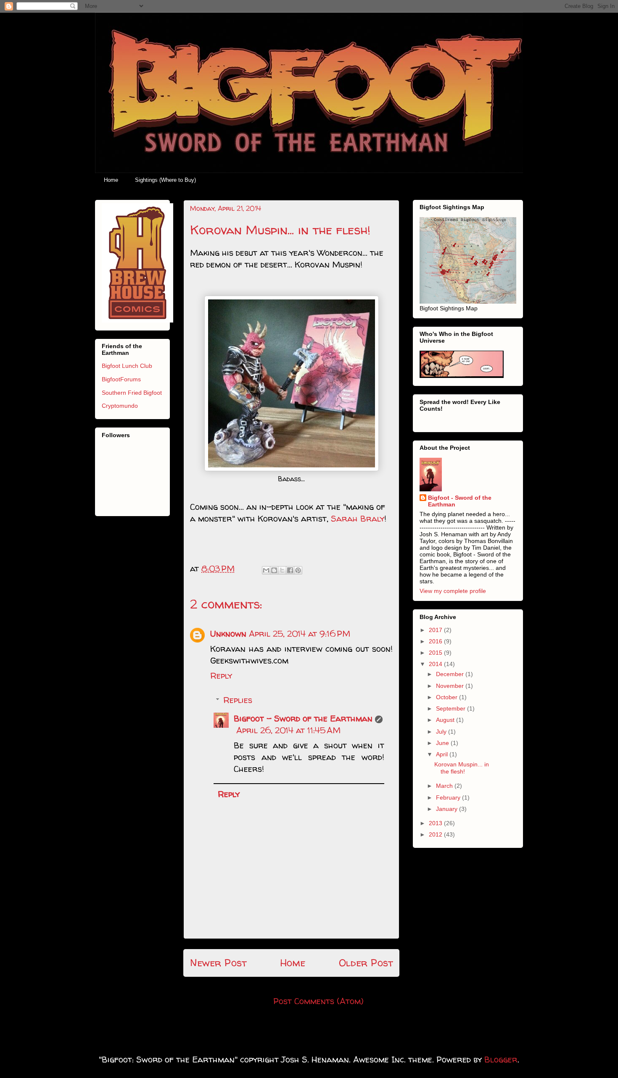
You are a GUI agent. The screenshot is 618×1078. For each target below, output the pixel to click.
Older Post (366, 963)
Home (111, 180)
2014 (436, 664)
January (447, 808)
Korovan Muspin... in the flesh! (461, 768)
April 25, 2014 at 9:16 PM (299, 633)
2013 (436, 823)
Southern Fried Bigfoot (132, 392)
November (450, 685)
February (449, 797)
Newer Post (218, 963)
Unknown (228, 633)
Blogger (501, 1059)
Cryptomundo (120, 405)
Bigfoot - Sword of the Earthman (303, 718)
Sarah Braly (357, 518)
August (446, 719)
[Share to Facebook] (290, 570)
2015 (436, 652)
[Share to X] (282, 570)
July (442, 731)
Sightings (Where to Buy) (165, 180)
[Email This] (266, 570)
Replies (237, 700)
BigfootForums (121, 379)
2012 (436, 834)
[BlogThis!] (274, 570)
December (450, 674)
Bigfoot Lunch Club (127, 365)
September (451, 708)
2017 (436, 630)
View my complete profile (453, 591)
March (445, 785)
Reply (221, 675)
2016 (436, 641)
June (443, 743)
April (442, 754)
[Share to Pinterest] (298, 570)
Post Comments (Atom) (318, 1001)
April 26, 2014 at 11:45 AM (288, 730)
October (447, 697)
